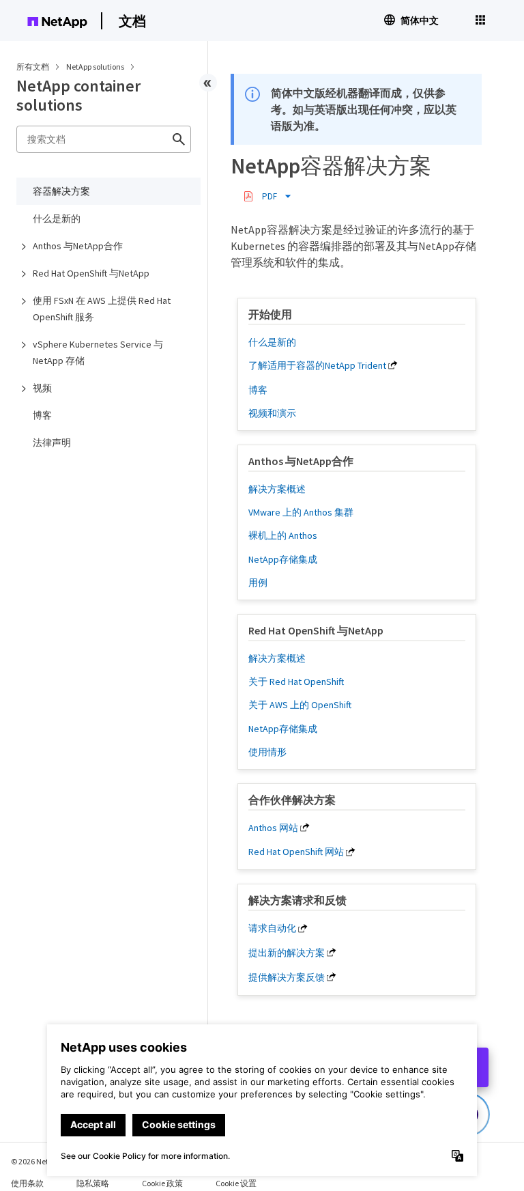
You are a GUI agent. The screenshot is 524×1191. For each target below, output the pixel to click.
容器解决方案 (61, 191)
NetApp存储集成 (282, 559)
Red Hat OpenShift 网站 (296, 851)
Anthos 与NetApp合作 (78, 246)
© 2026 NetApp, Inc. (44, 1161)
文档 (132, 20)
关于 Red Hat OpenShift (296, 681)
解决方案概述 (277, 489)
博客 (42, 415)
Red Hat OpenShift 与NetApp (91, 273)
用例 (257, 582)
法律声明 (52, 442)
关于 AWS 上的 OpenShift (299, 705)
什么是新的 (57, 218)
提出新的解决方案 (286, 953)
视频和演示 (272, 413)
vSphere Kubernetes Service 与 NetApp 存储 (98, 352)
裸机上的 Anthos (282, 535)
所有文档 (32, 66)
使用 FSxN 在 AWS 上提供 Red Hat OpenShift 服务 (102, 308)
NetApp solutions (96, 66)
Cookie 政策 (162, 1183)
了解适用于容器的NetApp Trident (317, 365)
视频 (42, 388)
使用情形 (267, 752)
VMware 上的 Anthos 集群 (300, 512)
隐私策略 (92, 1183)
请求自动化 (272, 928)
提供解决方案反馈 (286, 977)
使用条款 (27, 1183)
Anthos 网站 (273, 828)
